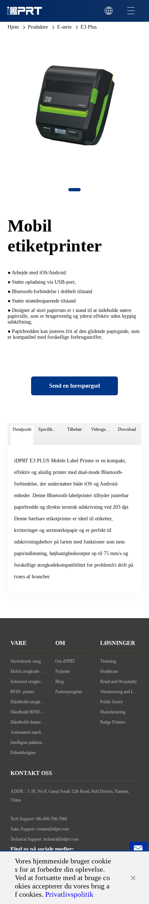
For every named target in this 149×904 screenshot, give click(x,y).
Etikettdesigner (23, 752)
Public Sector (111, 701)
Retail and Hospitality (118, 681)
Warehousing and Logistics (119, 691)
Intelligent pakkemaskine (28, 742)
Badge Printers (112, 722)
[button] (74, 189)
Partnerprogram (68, 691)
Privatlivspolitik (69, 894)
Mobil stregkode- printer (28, 671)
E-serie (64, 27)
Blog (59, 681)
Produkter (38, 27)
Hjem (13, 27)
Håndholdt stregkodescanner (28, 701)
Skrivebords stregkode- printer (28, 661)
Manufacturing (112, 712)
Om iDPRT (65, 661)
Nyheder (62, 671)
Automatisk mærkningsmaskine (28, 732)
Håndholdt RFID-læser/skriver (28, 712)
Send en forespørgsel (74, 386)
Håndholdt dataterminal (28, 722)
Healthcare (109, 671)
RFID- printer (22, 691)
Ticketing (108, 661)
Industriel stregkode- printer (28, 681)
